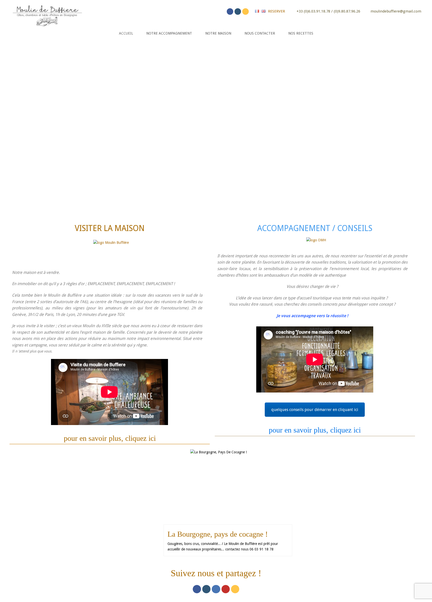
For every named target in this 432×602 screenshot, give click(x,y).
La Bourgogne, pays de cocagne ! (218, 534)
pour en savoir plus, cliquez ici (110, 438)
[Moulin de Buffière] (47, 15)
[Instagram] (237, 11)
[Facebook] (230, 11)
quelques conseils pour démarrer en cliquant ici (314, 409)
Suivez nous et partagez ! (216, 573)
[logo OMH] (316, 243)
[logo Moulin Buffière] (111, 250)
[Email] (245, 11)
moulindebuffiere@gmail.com (395, 11)
